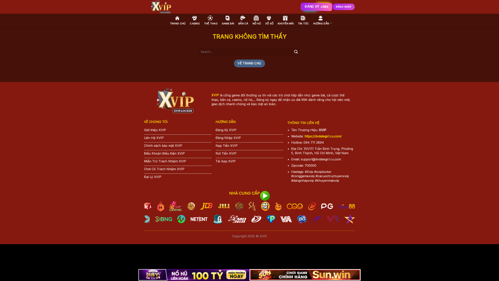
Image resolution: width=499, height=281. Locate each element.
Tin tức (303, 23)
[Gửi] (296, 52)
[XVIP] (204, 7)
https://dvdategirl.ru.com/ (323, 136)
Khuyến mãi (286, 23)
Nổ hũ (257, 23)
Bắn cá (243, 23)
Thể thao (211, 23)
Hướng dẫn (321, 23)
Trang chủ (178, 23)
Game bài (228, 23)
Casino (195, 23)
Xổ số (269, 23)
